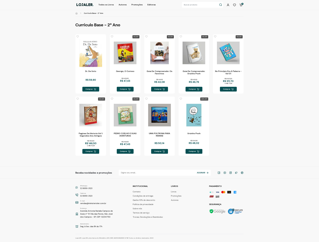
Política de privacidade (143, 204)
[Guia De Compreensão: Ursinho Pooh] (194, 53)
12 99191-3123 (86, 187)
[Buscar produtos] (220, 5)
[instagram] (230, 172)
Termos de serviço (141, 212)
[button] (228, 5)
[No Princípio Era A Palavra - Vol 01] (228, 53)
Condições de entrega (143, 196)
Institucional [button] (140, 186)
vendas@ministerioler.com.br (93, 202)
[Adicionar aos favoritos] (77, 36)
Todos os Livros (106, 4)
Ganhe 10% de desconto (144, 200)
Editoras (151, 4)
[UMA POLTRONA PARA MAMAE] (159, 115)
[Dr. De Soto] (90, 53)
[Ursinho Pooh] (194, 115)
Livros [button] (175, 186)
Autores (123, 4)
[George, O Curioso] (125, 53)
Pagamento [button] (215, 186)
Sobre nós (137, 208)
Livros (173, 191)
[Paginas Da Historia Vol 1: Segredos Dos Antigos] (90, 115)
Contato (137, 191)
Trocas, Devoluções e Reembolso (148, 217)
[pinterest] (242, 172)
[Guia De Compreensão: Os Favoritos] (159, 53)
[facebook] (218, 172)
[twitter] (236, 172)
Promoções (137, 4)
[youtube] (224, 172)
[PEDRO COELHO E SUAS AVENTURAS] (125, 115)
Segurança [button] (215, 204)
